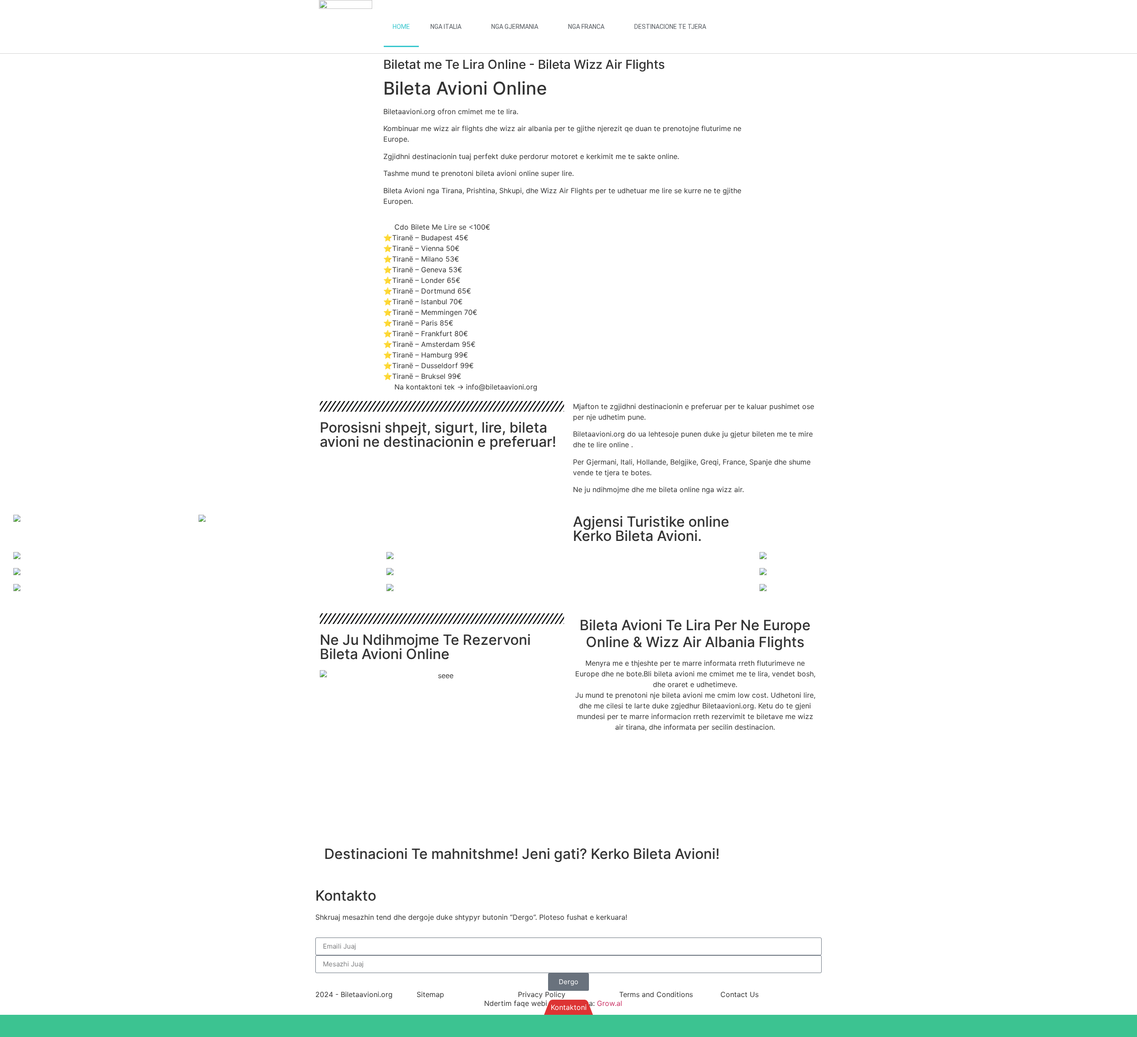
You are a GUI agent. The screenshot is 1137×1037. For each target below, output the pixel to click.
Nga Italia (445, 26)
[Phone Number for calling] (852, 1026)
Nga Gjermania (514, 26)
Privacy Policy (541, 994)
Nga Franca (586, 26)
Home (401, 26)
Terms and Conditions (656, 994)
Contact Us (739, 994)
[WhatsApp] (284, 1026)
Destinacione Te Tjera (670, 26)
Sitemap (430, 994)
